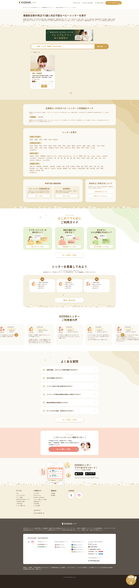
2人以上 (93, 156)
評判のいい (39, 160)
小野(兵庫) (52, 166)
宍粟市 (83, 147)
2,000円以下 (41, 158)
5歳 (71, 158)
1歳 (58, 158)
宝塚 (95, 166)
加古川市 (79, 145)
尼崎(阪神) (39, 166)
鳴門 (42, 170)
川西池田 (58, 166)
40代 (104, 158)
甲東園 (78, 166)
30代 (100, 158)
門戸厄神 (38, 170)
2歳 (61, 158)
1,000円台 (105, 156)
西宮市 (50, 145)
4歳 (68, 158)
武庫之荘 (32, 170)
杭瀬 (63, 166)
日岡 (70, 168)
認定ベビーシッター (52, 156)
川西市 (31, 147)
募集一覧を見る (69, 300)
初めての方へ (77, 2)
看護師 (80, 156)
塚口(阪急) (32, 168)
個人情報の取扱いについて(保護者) (58, 567)
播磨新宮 (65, 168)
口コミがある (46, 160)
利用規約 (30, 567)
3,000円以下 (49, 158)
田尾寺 (91, 166)
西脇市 (88, 145)
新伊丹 (86, 166)
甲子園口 (72, 166)
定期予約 (32, 156)
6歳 (74, 158)
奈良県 (50, 139)
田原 (102, 166)
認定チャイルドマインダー (65, 156)
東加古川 (74, 168)
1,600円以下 (33, 158)
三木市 (98, 145)
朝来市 (73, 147)
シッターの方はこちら (113, 2)
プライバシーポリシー (71, 567)
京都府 (36, 139)
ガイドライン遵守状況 (82, 567)
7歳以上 (78, 158)
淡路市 (78, 147)
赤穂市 (84, 145)
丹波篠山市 (51, 147)
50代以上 (32, 160)
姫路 (87, 168)
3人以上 (98, 156)
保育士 (37, 156)
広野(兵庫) (92, 168)
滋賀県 (31, 139)
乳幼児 (88, 158)
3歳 (65, 158)
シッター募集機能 (79, 272)
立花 (98, 166)
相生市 (69, 145)
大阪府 (40, 139)
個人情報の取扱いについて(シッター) (41, 567)
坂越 (82, 166)
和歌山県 (55, 139)
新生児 (83, 158)
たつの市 (93, 147)
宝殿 (97, 168)
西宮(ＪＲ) (47, 168)
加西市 (45, 147)
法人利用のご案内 (99, 2)
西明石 (41, 168)
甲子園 (67, 166)
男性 (85, 156)
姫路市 (36, 145)
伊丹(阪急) (45, 166)
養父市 (57, 147)
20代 (96, 158)
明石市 (45, 145)
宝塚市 (93, 145)
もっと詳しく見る (69, 420)
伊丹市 (64, 145)
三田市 (40, 147)
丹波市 (61, 147)
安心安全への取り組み (87, 2)
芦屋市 (59, 145)
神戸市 (31, 145)
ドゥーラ (75, 156)
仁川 (37, 168)
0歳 (55, 158)
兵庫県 (45, 139)
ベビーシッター (68, 19)
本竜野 (101, 168)
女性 (88, 156)
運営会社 (25, 567)
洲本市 (55, 145)
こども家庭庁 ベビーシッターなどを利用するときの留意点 (101, 567)
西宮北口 (53, 168)
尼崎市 (40, 145)
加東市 (87, 147)
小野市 (36, 147)
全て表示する (33, 149)
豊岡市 (73, 145)
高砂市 (103, 145)
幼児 (92, 158)
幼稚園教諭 (43, 156)
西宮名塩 (59, 168)
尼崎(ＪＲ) (32, 166)
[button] (61, 294)
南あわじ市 (68, 147)
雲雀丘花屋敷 (81, 168)
